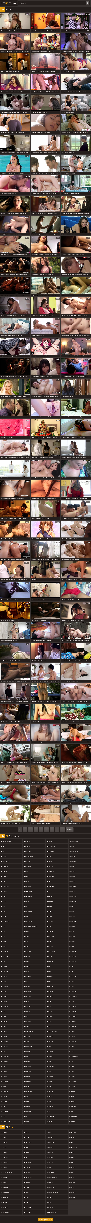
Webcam (73, 1107)
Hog (26, 1157)
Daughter (28, 886)
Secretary (74, 901)
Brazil (4, 1016)
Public (50, 1122)
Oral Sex (50, 1036)
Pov (49, 1112)
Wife (72, 1112)
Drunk (27, 931)
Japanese (51, 886)
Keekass (27, 1182)
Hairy (27, 1102)
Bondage (5, 1006)
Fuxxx (27, 1137)
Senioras (50, 1157)
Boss (3, 1011)
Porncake (28, 1207)
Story (72, 1001)
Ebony (27, 936)
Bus (3, 1051)
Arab (4, 896)
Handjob (27, 1107)
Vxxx (72, 1152)
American (5, 876)
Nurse (50, 1006)
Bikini (4, 981)
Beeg (4, 1182)
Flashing (27, 1006)
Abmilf (4, 1142)
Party (49, 1071)
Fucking (27, 1036)
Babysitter (5, 921)
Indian (50, 861)
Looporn (27, 1187)
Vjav (72, 1142)
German (27, 1061)
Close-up (5, 1112)
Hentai (50, 841)
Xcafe (72, 1157)
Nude (49, 1001)
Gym (26, 1096)
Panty (49, 1061)
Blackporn (5, 1192)
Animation (5, 886)
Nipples (50, 996)
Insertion (51, 871)
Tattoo (73, 1036)
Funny (27, 1041)
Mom (49, 981)
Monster (50, 986)
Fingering (28, 991)
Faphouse (5, 1212)
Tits (72, 1061)
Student (73, 1016)
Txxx (49, 1197)
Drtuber (4, 1202)
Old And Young (52, 1031)
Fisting (27, 1001)
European (28, 951)
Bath (3, 926)
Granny (27, 1086)
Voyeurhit (74, 1147)
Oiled (49, 1021)
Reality (73, 856)
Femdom (28, 976)
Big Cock (5, 971)
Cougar (27, 841)
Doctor (27, 906)
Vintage (73, 1091)
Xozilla (73, 1182)
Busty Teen (5, 1056)
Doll (26, 916)
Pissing (50, 1096)
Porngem (28, 1212)
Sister (72, 931)
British (4, 1031)
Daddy (27, 881)
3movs (4, 1132)
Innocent (50, 866)
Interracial (51, 876)
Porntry (50, 1152)
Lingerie (50, 931)
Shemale (73, 921)
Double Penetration (31, 926)
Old (49, 1026)
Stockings (74, 996)
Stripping (74, 1011)
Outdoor (50, 1051)
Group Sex (28, 1091)
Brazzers (5, 1021)
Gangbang (28, 1046)
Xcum (72, 1162)
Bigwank (5, 1187)
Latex (49, 911)
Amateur (5, 866)
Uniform (73, 1081)
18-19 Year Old (6, 841)
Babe (4, 916)
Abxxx (4, 1147)
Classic (4, 1102)
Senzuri (50, 1162)
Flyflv (27, 1132)
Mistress (50, 976)
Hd (26, 1117)
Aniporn (5, 1157)
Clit (3, 1107)
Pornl (49, 1132)
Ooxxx (27, 1202)
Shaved (73, 916)
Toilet (72, 1066)
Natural (50, 991)
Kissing (50, 896)
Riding (73, 871)
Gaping (27, 1051)
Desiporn (5, 1197)
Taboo (72, 1031)
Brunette (5, 1041)
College (4, 1117)
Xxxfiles (73, 1197)
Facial (27, 961)
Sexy (72, 911)
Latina (50, 916)
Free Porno (8, 3)
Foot (26, 1016)
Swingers (73, 1026)
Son (72, 971)
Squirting (74, 991)
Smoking (73, 961)
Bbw (3, 936)
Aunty (4, 911)
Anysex (4, 1167)
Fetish (27, 981)
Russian (73, 886)
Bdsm (4, 941)
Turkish (73, 1076)
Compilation (6, 1122)
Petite (50, 1086)
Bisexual (5, 986)
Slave (72, 946)
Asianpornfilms (7, 1172)
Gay (26, 1056)
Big (3, 961)
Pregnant (51, 1117)
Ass (3, 906)
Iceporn (27, 1167)
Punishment (74, 841)
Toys (72, 1071)
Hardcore (28, 1112)
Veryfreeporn (52, 1212)
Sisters (73, 936)
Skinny (73, 941)
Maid (49, 941)
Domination (28, 921)
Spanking (74, 976)
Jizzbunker (28, 1177)
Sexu (49, 1167)
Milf (49, 966)
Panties (50, 1056)
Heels (27, 1122)
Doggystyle (28, 911)
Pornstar (50, 1107)
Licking (50, 926)
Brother (4, 1036)
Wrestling (74, 1117)
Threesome (74, 1056)
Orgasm (50, 1041)
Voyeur (73, 1102)
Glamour (28, 1071)
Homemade (51, 846)
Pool (49, 1102)
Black (4, 991)
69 (3, 851)
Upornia (50, 1207)
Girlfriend (28, 1066)
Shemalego (51, 1172)
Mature (50, 956)
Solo (72, 966)
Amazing (5, 871)
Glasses (27, 1076)
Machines (51, 936)
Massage (50, 946)
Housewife (51, 851)
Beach (4, 946)
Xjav (72, 1172)
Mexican (50, 961)
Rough (73, 881)
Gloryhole (28, 1081)
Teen (72, 1046)
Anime (4, 891)
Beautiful (5, 951)
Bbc (3, 931)
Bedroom (5, 956)
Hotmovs (28, 1162)
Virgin (72, 1096)
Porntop (50, 1147)
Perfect (50, 1081)
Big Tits (4, 976)
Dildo (27, 901)
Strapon (73, 1006)
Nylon (50, 1011)
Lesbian (50, 921)
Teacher (73, 1041)
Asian (4, 901)
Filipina (27, 986)
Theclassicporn (52, 1177)
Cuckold (27, 861)
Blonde (4, 996)
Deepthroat (28, 891)
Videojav (73, 1132)
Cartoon (4, 1071)
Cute (26, 871)
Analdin (4, 1152)
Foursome (28, 1021)
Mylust (27, 1192)
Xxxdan (73, 1192)
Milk (49, 971)
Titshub (50, 1182)
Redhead (73, 861)
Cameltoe (5, 1061)
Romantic (74, 876)
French (27, 1026)
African (4, 856)
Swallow (73, 1021)
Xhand (73, 1167)
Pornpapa (51, 1142)
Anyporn (5, 1162)
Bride (4, 1026)
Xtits (72, 1187)
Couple (27, 846)
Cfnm (4, 1086)
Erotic (27, 946)
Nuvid (27, 1197)
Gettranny (28, 1142)
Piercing (50, 1091)
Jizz (49, 891)
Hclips (27, 1147)
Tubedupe (51, 1187)
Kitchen (50, 901)
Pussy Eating (74, 851)
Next (69, 830)
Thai (72, 1051)
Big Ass (4, 966)
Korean (50, 906)
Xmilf (72, 1177)
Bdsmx (4, 1177)
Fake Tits (28, 966)
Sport (72, 986)
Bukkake (5, 1046)
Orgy (49, 1046)
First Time (28, 996)
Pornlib (50, 1137)
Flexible (27, 1011)
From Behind (29, 1031)
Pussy (72, 846)
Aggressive (5, 861)
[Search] (87, 3)
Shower (73, 926)
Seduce (73, 906)
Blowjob (4, 1001)
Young (73, 1122)
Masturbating (52, 951)
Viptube (73, 1137)
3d (3, 846)
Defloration (28, 896)
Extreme (27, 956)
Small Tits (74, 956)
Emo (26, 941)
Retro (72, 866)
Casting (4, 1076)
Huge (49, 856)
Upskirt (73, 1086)
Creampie (28, 851)
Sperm (73, 981)
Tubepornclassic (53, 1192)
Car (3, 1066)
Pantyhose (51, 1066)
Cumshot (28, 866)
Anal (3, 881)
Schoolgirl (74, 896)
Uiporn (50, 1202)
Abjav (4, 1137)
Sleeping (73, 951)
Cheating (5, 1091)
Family (27, 971)
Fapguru (5, 1207)
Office (50, 1016)
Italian (50, 881)
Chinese (4, 1096)
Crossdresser (29, 856)
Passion (50, 1076)
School (73, 891)
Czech (27, 876)
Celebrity (5, 1081)
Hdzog (27, 1152)
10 (62, 830)
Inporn (27, 1172)
